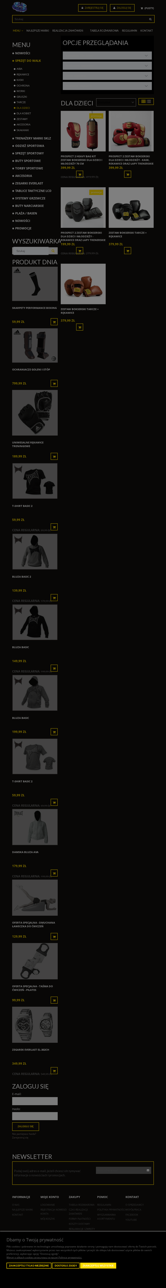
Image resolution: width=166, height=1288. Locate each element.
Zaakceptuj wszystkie (98, 1265)
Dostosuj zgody (66, 1265)
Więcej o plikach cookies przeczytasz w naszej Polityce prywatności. (44, 1257)
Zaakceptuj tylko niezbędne (29, 1265)
